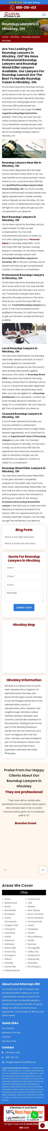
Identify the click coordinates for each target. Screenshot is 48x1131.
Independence (12, 970)
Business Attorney (11, 1032)
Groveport (10, 955)
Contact (6, 1036)
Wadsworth (34, 955)
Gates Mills (10, 947)
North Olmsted (35, 914)
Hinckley (15, 36)
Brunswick (10, 914)
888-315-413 (26, 7)
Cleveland (10, 929)
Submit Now (24, 607)
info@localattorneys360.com (21, 1062)
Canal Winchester (11, 919)
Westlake (32, 962)
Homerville (10, 966)
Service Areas (9, 1041)
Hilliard (8, 959)
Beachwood (11, 902)
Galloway (9, 944)
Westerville (33, 959)
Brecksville (10, 910)
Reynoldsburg (35, 936)
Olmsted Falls (35, 921)
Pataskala (33, 929)
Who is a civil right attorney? (19, 537)
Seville (31, 940)
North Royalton (35, 917)
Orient (31, 925)
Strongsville (34, 947)
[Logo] (11, 14)
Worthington (34, 966)
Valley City (33, 951)
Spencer (32, 944)
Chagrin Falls (11, 925)
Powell (31, 932)
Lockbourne (34, 899)
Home (5, 36)
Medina (31, 906)
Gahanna (9, 940)
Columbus (10, 932)
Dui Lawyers (8, 1028)
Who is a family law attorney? (20, 543)
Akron (8, 899)
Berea (8, 906)
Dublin (8, 936)
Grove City (10, 951)
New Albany (34, 910)
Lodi (30, 902)
